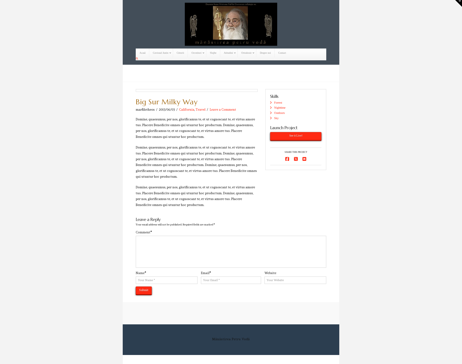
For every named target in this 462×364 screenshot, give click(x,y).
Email (206, 273)
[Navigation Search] (137, 58)
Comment (144, 232)
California (186, 109)
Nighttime (280, 107)
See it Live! (295, 135)
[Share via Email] (304, 159)
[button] (458, 3)
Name (141, 273)
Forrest (278, 102)
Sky (276, 118)
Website (270, 273)
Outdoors (279, 112)
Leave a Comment (223, 109)
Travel (200, 109)
